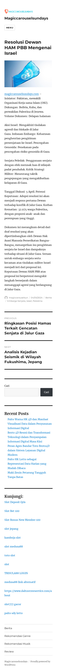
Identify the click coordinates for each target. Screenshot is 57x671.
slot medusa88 (13, 546)
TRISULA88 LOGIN (16, 573)
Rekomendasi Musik (17, 643)
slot (6, 564)
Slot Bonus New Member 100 (22, 519)
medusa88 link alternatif (19, 582)
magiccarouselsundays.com (21, 93)
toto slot (9, 555)
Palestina (37, 301)
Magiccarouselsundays (26, 18)
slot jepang (11, 528)
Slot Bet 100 (11, 511)
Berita (48, 297)
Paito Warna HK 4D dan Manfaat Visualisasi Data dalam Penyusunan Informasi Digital (30, 424)
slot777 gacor (12, 604)
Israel (29, 301)
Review (9, 651)
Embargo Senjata (16, 301)
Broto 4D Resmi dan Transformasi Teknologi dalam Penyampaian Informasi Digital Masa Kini (29, 437)
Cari (6, 385)
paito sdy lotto (13, 613)
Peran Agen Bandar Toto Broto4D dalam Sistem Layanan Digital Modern (29, 450)
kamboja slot (12, 537)
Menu (9, 27)
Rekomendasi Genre (17, 636)
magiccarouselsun (18, 297)
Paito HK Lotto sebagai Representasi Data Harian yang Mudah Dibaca (27, 464)
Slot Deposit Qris (14, 502)
